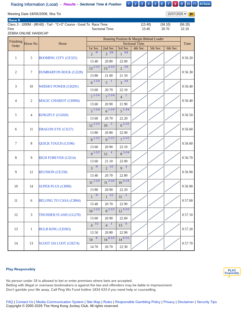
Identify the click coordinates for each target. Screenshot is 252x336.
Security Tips (207, 302)
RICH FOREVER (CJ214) (57, 158)
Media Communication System (60, 302)
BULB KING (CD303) (55, 229)
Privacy (169, 302)
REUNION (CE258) (53, 172)
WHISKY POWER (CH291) (59, 86)
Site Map (93, 302)
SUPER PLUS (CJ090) (55, 186)
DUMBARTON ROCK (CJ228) (61, 72)
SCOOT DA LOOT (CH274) (59, 243)
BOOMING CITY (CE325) (58, 58)
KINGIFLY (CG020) (53, 115)
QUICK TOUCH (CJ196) (57, 143)
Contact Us (24, 302)
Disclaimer (186, 302)
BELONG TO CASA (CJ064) (60, 200)
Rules (108, 302)
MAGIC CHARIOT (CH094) (59, 101)
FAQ (9, 302)
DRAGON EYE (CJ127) (56, 129)
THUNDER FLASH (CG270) (60, 215)
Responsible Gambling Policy (137, 302)
